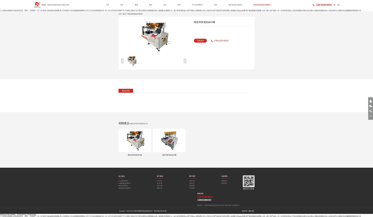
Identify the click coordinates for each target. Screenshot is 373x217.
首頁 (107, 5)
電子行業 (159, 185)
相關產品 (124, 123)
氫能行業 (159, 188)
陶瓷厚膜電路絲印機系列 (262, 5)
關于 (122, 5)
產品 (136, 5)
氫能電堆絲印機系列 (235, 5)
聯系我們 (224, 183)
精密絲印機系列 (123, 185)
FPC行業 (159, 181)
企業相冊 (192, 188)
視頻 (215, 5)
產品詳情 (126, 91)
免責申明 (244, 211)
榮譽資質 (192, 185)
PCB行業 (159, 183)
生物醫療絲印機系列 (125, 183)
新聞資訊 (224, 181)
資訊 (164, 5)
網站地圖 (251, 211)
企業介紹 (192, 181)
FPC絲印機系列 (197, 5)
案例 (150, 5)
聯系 (179, 5)
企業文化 (192, 183)
